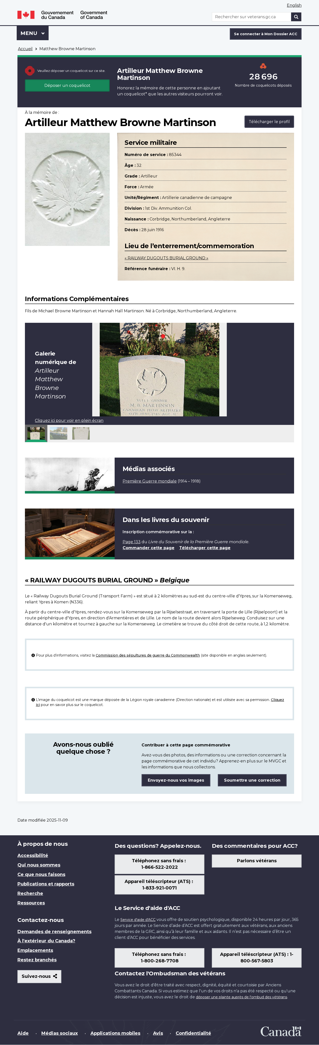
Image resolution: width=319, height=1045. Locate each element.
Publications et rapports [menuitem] (45, 884)
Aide (23, 1033)
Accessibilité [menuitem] (32, 855)
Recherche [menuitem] (30, 893)
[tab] (36, 433)
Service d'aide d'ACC (138, 919)
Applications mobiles (115, 1033)
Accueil (25, 48)
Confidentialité (193, 1033)
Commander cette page (148, 547)
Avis (158, 1033)
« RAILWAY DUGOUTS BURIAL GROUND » (166, 258)
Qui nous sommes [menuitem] (38, 865)
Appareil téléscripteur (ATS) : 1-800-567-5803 (256, 958)
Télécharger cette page (205, 547)
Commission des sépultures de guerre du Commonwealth (148, 655)
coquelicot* (135, 94)
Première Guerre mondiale (150, 481)
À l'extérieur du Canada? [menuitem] (46, 941)
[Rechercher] (296, 16)
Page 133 (132, 541)
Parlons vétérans (257, 861)
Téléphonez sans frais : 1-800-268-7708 (159, 958)
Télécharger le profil (269, 121)
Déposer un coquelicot (67, 85)
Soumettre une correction (252, 780)
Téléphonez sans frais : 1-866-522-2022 (159, 864)
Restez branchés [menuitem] (37, 960)
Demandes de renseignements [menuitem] (54, 931)
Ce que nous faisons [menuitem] (41, 874)
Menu (34, 33)
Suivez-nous (41, 978)
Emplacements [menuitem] (35, 950)
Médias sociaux (59, 1033)
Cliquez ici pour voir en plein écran (69, 420)
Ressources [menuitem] (31, 903)
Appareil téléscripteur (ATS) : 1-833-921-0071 (159, 885)
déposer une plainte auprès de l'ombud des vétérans (241, 997)
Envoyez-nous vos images (176, 780)
